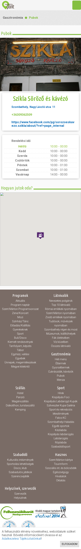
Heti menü (61, 359)
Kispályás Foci (61, 397)
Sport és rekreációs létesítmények (60, 411)
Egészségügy (61, 472)
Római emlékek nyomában (61, 308)
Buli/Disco (20, 337)
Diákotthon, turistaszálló (20, 405)
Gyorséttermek (61, 367)
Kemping (20, 409)
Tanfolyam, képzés (20, 346)
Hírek (61, 393)
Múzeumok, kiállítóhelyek (61, 333)
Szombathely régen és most (60, 329)
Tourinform (61, 463)
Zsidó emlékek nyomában (60, 317)
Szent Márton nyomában (61, 313)
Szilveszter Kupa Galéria (61, 405)
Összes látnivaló (61, 346)
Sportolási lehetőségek (20, 463)
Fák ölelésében (61, 337)
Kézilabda (60, 430)
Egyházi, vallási (20, 354)
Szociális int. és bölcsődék (60, 468)
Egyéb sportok (60, 426)
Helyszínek (20, 497)
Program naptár (20, 304)
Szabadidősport (60, 446)
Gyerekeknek (20, 329)
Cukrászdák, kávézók (60, 371)
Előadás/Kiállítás (20, 325)
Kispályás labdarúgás (61, 434)
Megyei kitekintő (20, 366)
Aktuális (20, 300)
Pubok (33, 17)
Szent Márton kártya (61, 459)
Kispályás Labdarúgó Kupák (60, 401)
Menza (61, 379)
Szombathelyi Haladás (60, 421)
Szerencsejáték (20, 476)
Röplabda (60, 442)
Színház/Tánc (20, 321)
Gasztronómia (13, 17)
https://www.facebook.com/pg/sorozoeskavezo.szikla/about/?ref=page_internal (42, 123)
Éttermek (61, 363)
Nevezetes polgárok (61, 300)
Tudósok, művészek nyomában (61, 323)
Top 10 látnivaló (60, 304)
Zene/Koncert (20, 313)
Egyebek (20, 358)
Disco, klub (20, 468)
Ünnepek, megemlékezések (20, 362)
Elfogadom (69, 544)
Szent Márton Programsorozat (20, 308)
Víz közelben (60, 341)
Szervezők (20, 493)
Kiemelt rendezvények (20, 341)
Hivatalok (60, 476)
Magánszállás (20, 401)
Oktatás (60, 480)
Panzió (20, 397)
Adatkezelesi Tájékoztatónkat (21, 538)
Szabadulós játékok (20, 472)
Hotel (20, 393)
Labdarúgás (61, 438)
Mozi (20, 317)
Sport (20, 333)
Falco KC (60, 417)
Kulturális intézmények (20, 459)
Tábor (20, 350)
